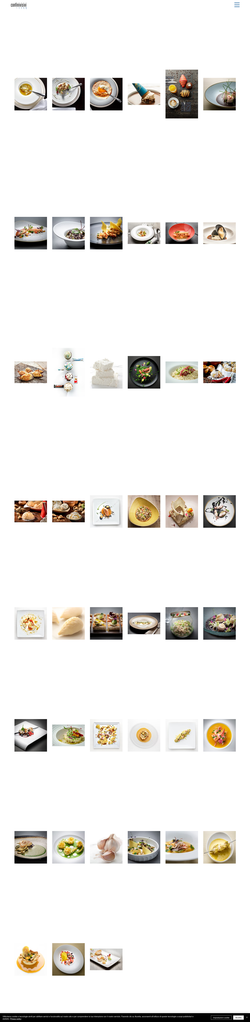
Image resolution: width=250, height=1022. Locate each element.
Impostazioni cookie (221, 1017)
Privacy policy (15, 1018)
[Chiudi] (246, 1017)
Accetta (238, 1017)
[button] (237, 5)
